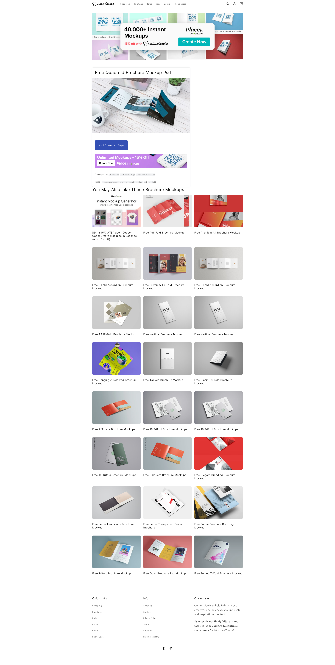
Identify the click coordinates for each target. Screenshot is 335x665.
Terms (146, 624)
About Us (147, 605)
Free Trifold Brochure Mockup (111, 573)
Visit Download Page (111, 145)
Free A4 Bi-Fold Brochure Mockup (114, 334)
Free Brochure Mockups (146, 175)
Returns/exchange (152, 636)
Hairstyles (97, 612)
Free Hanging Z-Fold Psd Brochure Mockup (114, 381)
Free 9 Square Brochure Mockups (113, 429)
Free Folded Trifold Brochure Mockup (218, 573)
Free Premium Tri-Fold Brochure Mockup (164, 286)
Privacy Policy (149, 618)
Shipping (147, 630)
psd (145, 182)
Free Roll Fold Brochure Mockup (164, 232)
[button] (228, 4)
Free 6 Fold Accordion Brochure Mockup (112, 286)
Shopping (97, 605)
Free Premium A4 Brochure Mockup (217, 232)
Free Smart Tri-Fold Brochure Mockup (213, 381)
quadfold (152, 182)
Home (95, 624)
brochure (123, 182)
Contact (147, 612)
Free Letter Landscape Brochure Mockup (113, 526)
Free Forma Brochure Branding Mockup (214, 526)
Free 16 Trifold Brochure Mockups (165, 429)
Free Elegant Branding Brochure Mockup (214, 476)
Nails (94, 618)
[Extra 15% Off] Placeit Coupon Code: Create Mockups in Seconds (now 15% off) (114, 236)
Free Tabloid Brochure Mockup (163, 380)
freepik (131, 182)
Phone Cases (98, 636)
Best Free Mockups (128, 175)
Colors (95, 630)
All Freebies (114, 175)
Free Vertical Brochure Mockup (163, 334)
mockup (139, 182)
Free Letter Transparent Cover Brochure (162, 526)
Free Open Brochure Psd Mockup (164, 573)
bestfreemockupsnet (110, 182)
